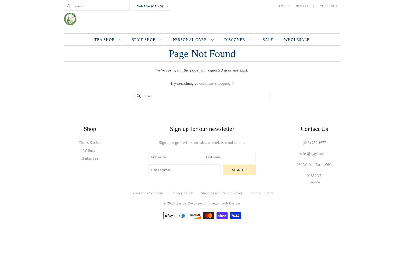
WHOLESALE (297, 40)
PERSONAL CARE (191, 40)
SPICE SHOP (145, 40)
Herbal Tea (90, 158)
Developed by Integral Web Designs (214, 203)
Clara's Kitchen (90, 143)
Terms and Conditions (147, 193)
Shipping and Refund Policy (222, 193)
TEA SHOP (105, 40)
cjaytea (181, 203)
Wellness (89, 151)
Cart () (306, 6)
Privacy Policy (182, 193)
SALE (268, 40)
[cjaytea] (202, 21)
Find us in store (262, 193)
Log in (284, 6)
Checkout (329, 6)
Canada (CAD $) (150, 6)
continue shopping (215, 83)
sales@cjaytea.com (314, 154)
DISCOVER (236, 40)
